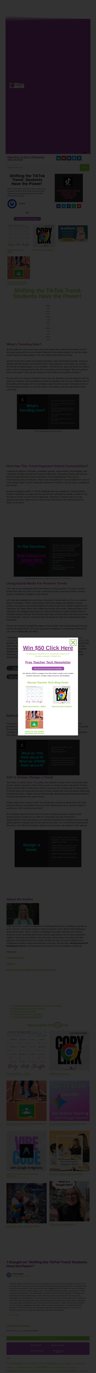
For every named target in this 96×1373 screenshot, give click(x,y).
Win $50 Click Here (48, 648)
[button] (73, 642)
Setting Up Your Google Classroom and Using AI (34, 732)
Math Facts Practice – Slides (34, 706)
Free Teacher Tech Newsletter (48, 662)
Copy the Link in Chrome (62, 706)
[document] (48, 686)
